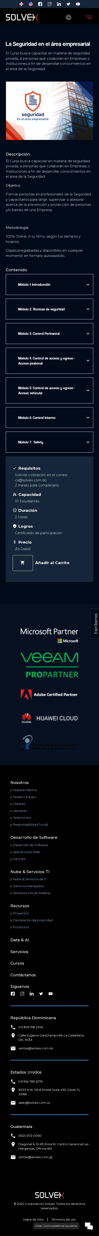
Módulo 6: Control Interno (53, 417)
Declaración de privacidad (33, 920)
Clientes (19, 804)
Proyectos (21, 913)
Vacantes (20, 810)
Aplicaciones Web (26, 852)
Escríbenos (96, 624)
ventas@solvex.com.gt (35, 1157)
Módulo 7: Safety (53, 442)
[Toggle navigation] (88, 17)
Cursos (17, 963)
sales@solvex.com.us (34, 1102)
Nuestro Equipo (24, 797)
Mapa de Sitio (33, 1219)
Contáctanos (23, 975)
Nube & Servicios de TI (29, 879)
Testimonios (22, 817)
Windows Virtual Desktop (32, 893)
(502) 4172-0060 (29, 1135)
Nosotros (19, 782)
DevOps (19, 859)
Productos (21, 927)
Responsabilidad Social (30, 824)
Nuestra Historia (25, 790)
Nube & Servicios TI (30, 871)
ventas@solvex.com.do (35, 1048)
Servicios (19, 951)
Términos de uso (63, 1219)
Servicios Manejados (28, 886)
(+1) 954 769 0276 (30, 1081)
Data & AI (19, 940)
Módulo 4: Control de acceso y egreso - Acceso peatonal (53, 360)
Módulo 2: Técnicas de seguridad (53, 309)
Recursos (19, 905)
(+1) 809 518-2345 (30, 1027)
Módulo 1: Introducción (53, 284)
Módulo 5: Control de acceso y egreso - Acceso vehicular (53, 390)
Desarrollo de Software (33, 837)
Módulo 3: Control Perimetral (53, 333)
